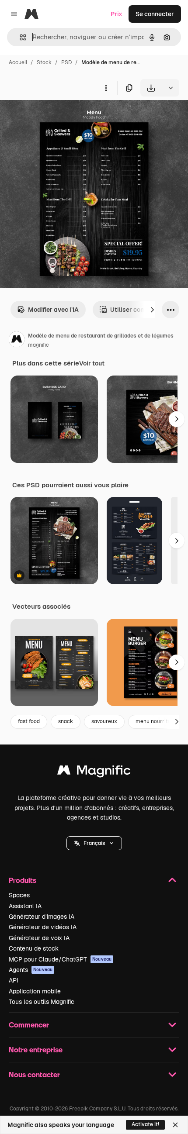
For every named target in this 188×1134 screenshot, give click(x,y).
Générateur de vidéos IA (43, 927)
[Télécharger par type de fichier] (170, 88)
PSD (66, 62)
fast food (29, 721)
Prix (116, 14)
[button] (94, 843)
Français (94, 843)
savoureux (104, 721)
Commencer (29, 1024)
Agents (30, 970)
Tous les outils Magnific (41, 1002)
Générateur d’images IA (41, 916)
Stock (44, 62)
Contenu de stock (34, 948)
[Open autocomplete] (19, 37)
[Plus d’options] (106, 88)
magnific (38, 344)
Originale (58, 117)
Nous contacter (34, 1074)
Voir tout (91, 363)
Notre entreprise (36, 1049)
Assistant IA (25, 906)
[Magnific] (94, 772)
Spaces (19, 895)
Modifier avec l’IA (53, 310)
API (13, 980)
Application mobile (35, 991)
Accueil (18, 62)
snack (65, 721)
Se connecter (155, 14)
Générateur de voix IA (39, 938)
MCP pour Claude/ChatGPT (60, 959)
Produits (22, 880)
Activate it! (145, 1124)
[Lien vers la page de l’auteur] (16, 340)
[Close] (175, 1125)
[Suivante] (152, 309)
